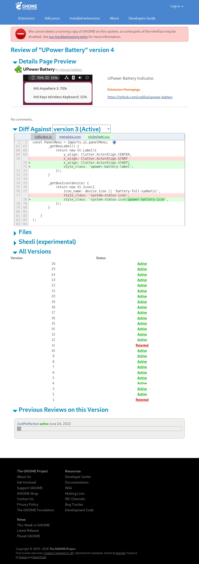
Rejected (142, 345)
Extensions (26, 18)
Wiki (68, 488)
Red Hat (120, 553)
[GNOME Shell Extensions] (26, 6)
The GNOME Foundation (35, 510)
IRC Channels (75, 499)
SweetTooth (39, 557)
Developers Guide (142, 18)
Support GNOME (29, 488)
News (21, 519)
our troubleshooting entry (68, 37)
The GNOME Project (32, 471)
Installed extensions (85, 18)
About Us (24, 477)
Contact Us (25, 499)
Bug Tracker (74, 504)
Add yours (52, 18)
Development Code (79, 510)
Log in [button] (176, 6)
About (114, 18)
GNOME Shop (27, 493)
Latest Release (28, 530)
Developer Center (78, 477)
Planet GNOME (28, 536)
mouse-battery (71, 69)
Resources (73, 471)
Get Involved (26, 482)
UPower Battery (39, 69)
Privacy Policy (27, 504)
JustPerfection (28, 424)
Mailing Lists (75, 493)
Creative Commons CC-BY (59, 553)
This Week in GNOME (33, 525)
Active (142, 263)
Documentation (77, 482)
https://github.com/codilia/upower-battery (140, 97)
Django (23, 557)
